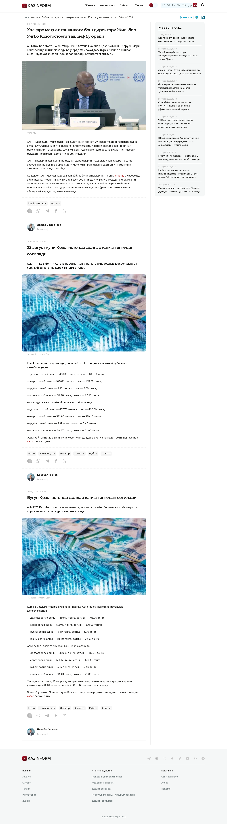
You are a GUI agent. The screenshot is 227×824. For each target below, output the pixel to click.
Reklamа (165, 788)
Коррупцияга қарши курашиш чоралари (113, 794)
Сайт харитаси (169, 776)
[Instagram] (29, 211)
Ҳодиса (59, 17)
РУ (173, 5)
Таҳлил (139, 5)
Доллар (65, 453)
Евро (31, 453)
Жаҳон (26, 800)
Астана (55, 203)
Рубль (93, 453)
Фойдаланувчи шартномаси (107, 776)
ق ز (190, 5)
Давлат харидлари (102, 800)
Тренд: (26, 17)
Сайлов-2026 (125, 17)
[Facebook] (55, 211)
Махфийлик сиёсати (103, 782)
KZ (163, 5)
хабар (30, 441)
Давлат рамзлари (101, 788)
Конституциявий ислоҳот (102, 17)
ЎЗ (195, 5)
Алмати (79, 453)
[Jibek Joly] (187, 17)
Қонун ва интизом (76, 17)
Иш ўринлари (37, 203)
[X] (64, 211)
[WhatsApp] (38, 211)
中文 (184, 5)
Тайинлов (47, 17)
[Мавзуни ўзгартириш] (153, 5)
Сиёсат (26, 782)
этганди (120, 175)
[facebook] (172, 758)
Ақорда (35, 17)
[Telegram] (47, 211)
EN (178, 5)
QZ (168, 5)
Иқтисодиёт (47, 453)
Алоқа (164, 782)
